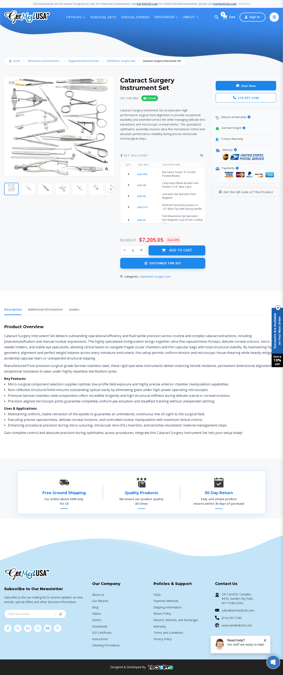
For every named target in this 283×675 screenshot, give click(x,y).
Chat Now (248, 86)
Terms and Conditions (168, 633)
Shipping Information (167, 607)
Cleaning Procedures (106, 645)
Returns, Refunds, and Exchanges (176, 620)
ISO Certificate (101, 633)
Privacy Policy (163, 639)
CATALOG (74, 17)
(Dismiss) (244, 4)
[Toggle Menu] (274, 17)
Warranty (160, 626)
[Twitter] (18, 628)
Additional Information (45, 309)
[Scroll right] (110, 189)
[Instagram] (37, 628)
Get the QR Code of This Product (248, 192)
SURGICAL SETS (103, 17)
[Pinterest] (57, 628)
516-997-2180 (248, 98)
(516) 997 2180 (232, 618)
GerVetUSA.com (147, 4)
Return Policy (162, 613)
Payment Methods (166, 601)
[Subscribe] (60, 614)
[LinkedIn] (27, 628)
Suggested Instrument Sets (83, 61)
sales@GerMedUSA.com (238, 610)
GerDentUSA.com (224, 4)
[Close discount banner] (278, 307)
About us (98, 595)
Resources (164, 17)
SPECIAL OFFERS (135, 17)
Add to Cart (180, 250)
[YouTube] (47, 628)
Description (13, 309)
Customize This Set (165, 263)
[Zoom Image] (107, 169)
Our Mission (100, 601)
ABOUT (189, 17)
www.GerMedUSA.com (237, 625)
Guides (74, 309)
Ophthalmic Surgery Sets (121, 61)
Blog (95, 607)
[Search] (216, 17)
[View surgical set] (201, 155)
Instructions (100, 639)
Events (96, 620)
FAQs (157, 595)
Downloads (100, 626)
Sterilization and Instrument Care (45, 61)
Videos (96, 613)
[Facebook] (8, 628)
